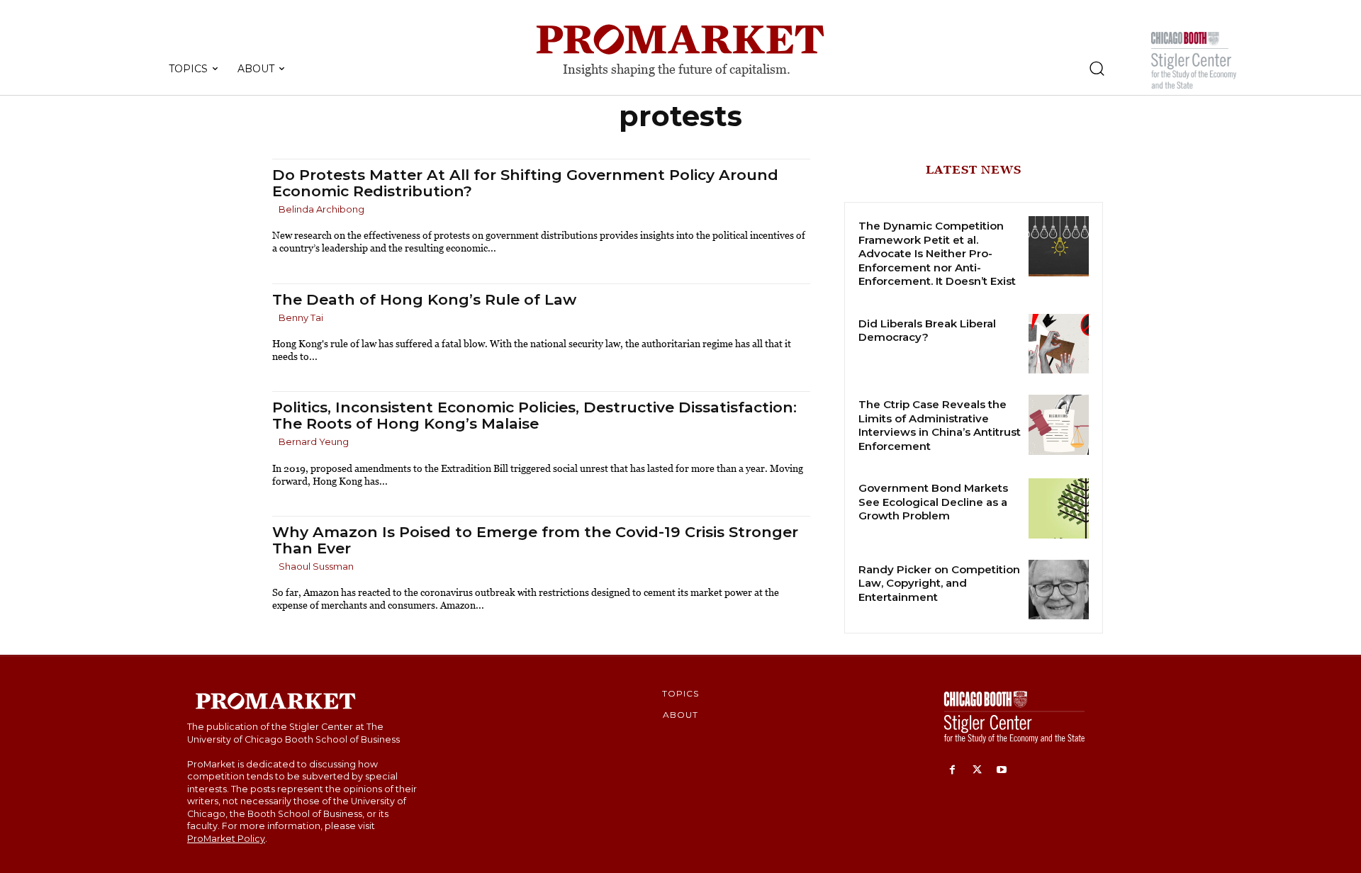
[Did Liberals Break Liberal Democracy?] (1059, 344)
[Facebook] (952, 770)
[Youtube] (1002, 770)
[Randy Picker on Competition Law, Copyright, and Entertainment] (1059, 590)
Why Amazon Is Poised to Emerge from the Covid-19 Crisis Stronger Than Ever (535, 540)
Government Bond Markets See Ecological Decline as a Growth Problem (933, 501)
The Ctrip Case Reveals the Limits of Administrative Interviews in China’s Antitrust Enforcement (939, 425)
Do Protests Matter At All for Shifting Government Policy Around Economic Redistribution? (525, 183)
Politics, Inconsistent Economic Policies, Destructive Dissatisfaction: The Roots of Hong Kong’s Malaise (534, 415)
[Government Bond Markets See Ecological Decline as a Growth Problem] (1059, 508)
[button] (1096, 68)
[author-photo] (274, 210)
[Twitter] (977, 770)
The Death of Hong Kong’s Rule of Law (424, 299)
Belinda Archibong (321, 209)
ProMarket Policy (226, 838)
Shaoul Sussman (316, 566)
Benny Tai (301, 317)
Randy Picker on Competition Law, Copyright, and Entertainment (939, 583)
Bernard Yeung (314, 441)
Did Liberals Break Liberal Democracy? (927, 330)
